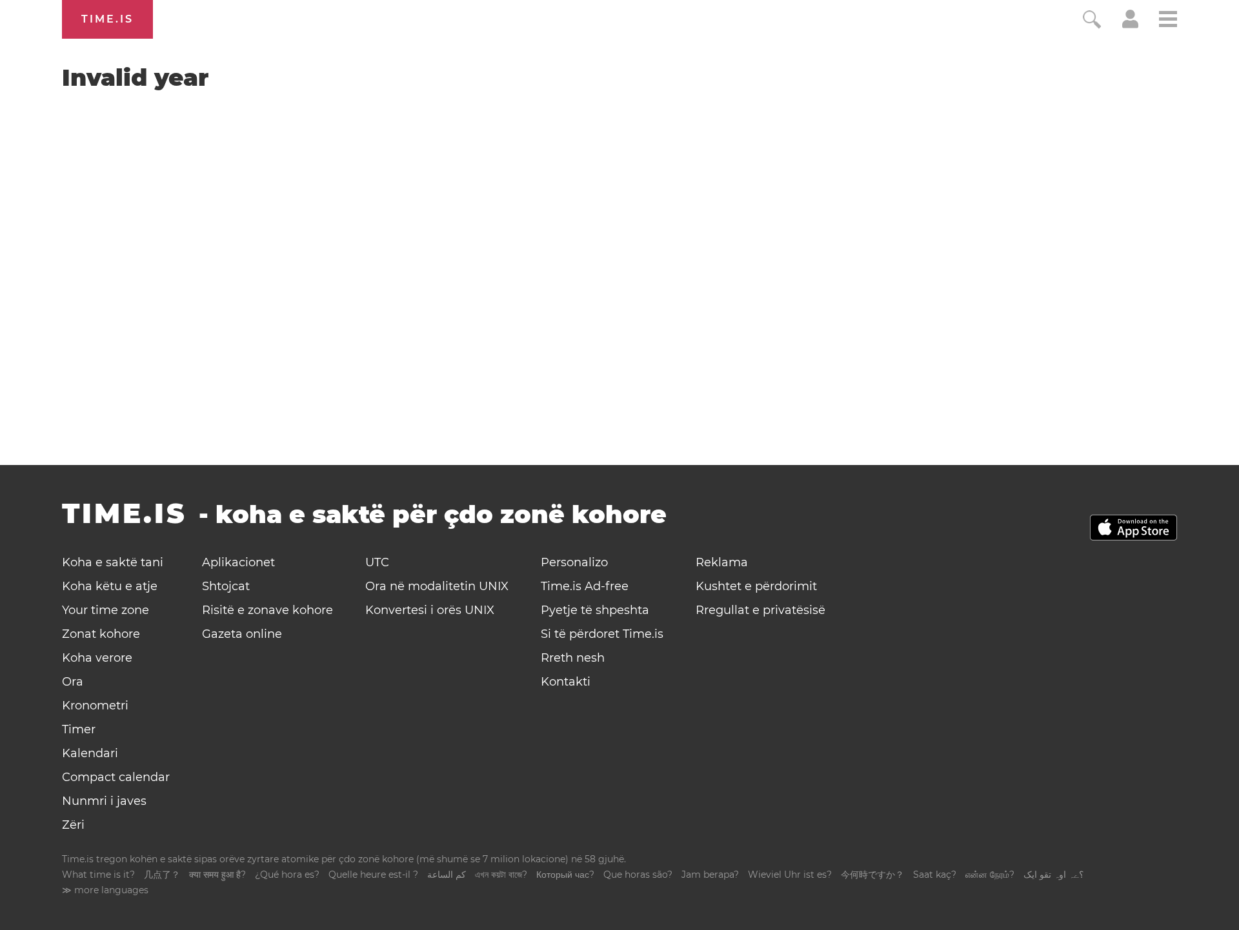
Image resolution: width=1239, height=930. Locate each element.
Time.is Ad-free (585, 586)
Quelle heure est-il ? (373, 874)
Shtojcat (226, 586)
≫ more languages (105, 890)
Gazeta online (242, 634)
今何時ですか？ (872, 874)
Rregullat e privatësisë (760, 610)
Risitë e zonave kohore (267, 610)
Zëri (73, 825)
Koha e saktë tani (112, 562)
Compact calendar (116, 777)
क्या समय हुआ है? (217, 874)
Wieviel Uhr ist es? (790, 874)
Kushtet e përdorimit (756, 586)
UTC (377, 562)
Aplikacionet (238, 562)
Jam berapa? (710, 874)
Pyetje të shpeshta (595, 610)
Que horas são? (637, 874)
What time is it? (98, 874)
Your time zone (105, 610)
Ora (72, 682)
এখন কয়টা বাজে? (501, 874)
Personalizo (574, 562)
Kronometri (95, 705)
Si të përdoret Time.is (602, 634)
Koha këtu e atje (109, 586)
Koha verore (97, 658)
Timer (79, 729)
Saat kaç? (934, 874)
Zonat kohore (101, 634)
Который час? (565, 874)
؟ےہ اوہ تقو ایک (1053, 874)
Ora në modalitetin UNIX (437, 586)
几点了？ (162, 874)
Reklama (722, 562)
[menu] (1168, 21)
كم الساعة (446, 874)
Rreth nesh (573, 658)
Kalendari (90, 753)
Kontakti (565, 682)
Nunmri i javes (104, 801)
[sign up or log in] (1130, 24)
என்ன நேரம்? (989, 874)
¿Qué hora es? (287, 874)
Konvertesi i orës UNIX (429, 610)
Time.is (107, 19)
